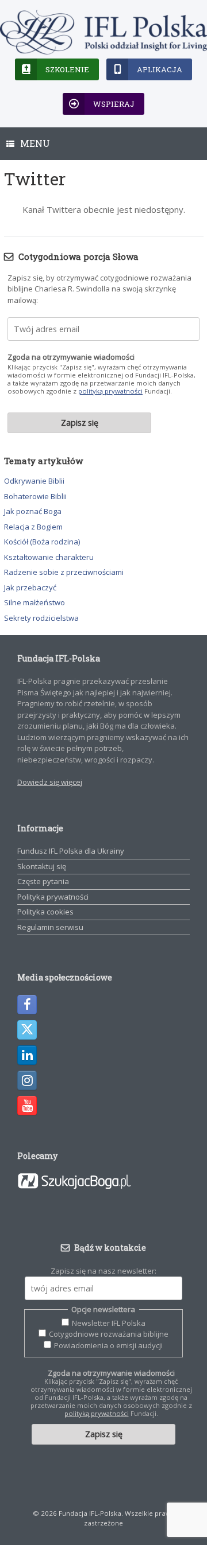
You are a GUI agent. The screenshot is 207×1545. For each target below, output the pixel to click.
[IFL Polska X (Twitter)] (27, 1030)
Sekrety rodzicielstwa (41, 618)
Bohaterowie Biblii (35, 496)
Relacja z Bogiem (33, 527)
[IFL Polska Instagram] (27, 1080)
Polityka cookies (45, 911)
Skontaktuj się (41, 866)
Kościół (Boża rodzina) (42, 541)
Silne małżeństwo (34, 602)
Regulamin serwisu (50, 927)
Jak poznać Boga (33, 511)
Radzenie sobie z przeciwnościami (64, 572)
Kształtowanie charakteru (49, 557)
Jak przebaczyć (30, 587)
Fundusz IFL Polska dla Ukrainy (70, 851)
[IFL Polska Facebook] (27, 1004)
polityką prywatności (110, 391)
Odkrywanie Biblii (34, 481)
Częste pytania (43, 881)
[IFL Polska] (103, 32)
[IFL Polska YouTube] (27, 1105)
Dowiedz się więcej (49, 782)
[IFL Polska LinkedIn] (27, 1055)
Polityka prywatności (53, 897)
